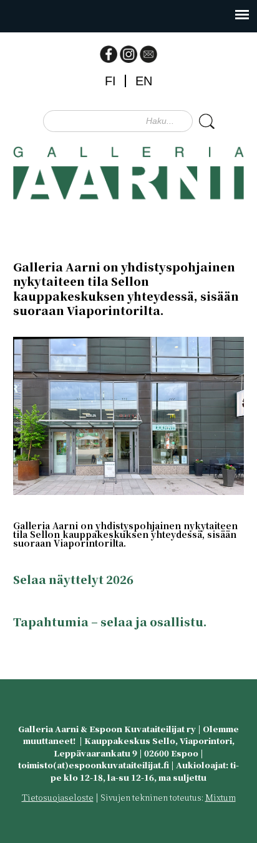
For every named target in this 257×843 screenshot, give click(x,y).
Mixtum (220, 797)
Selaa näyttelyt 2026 (73, 579)
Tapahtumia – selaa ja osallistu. (110, 621)
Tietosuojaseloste (58, 797)
